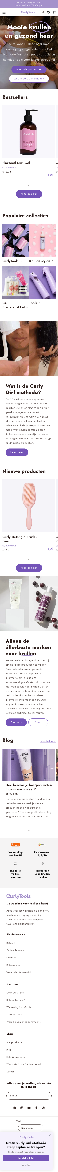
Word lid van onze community (23, 1021)
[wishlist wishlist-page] (48, 12)
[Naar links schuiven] (21, 185)
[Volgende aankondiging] (52, 4)
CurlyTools (10, 261)
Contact (11, 957)
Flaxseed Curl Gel (16, 163)
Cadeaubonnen (15, 950)
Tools (33, 303)
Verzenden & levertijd (18, 972)
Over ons (16, 722)
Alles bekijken (29, 194)
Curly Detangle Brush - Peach (19, 539)
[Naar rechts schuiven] (36, 185)
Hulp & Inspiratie (15, 1057)
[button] (54, 12)
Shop (38, 722)
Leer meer (16, 452)
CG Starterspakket (13, 305)
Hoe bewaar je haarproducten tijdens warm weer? (29, 787)
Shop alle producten (29, 69)
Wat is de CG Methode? (29, 78)
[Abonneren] (47, 1096)
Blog (8, 1049)
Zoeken (10, 1071)
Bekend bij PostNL (16, 1000)
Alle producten (14, 1042)
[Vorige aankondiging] (6, 4)
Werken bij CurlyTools (18, 1007)
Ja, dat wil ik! (28, 1158)
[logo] (26, 12)
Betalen (10, 942)
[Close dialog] (53, 1135)
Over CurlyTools (15, 992)
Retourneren (13, 964)
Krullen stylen (39, 261)
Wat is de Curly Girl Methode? (23, 1064)
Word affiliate (14, 1014)
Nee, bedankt (29, 1165)
